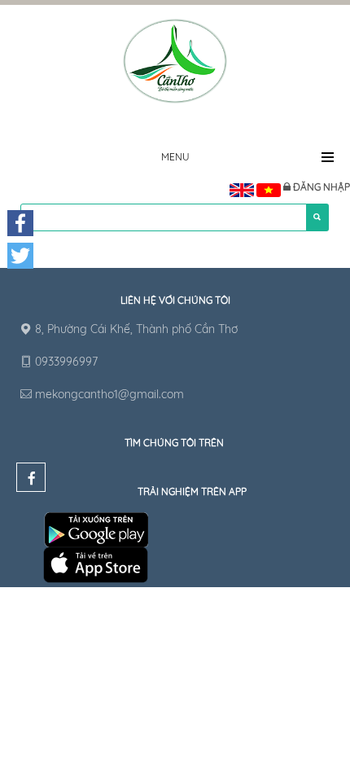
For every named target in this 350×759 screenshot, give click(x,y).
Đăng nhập (321, 187)
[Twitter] (20, 255)
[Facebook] (20, 223)
